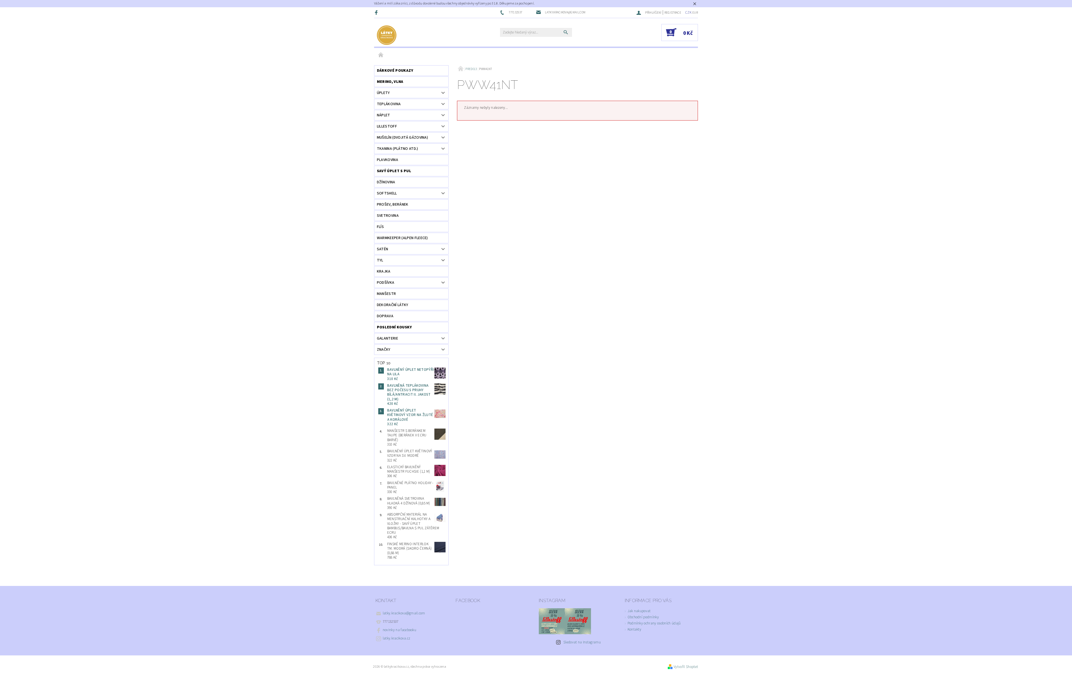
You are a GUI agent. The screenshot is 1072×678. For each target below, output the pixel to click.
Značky (384, 349)
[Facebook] (377, 12)
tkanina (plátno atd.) (397, 149)
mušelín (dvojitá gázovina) (402, 137)
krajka (384, 271)
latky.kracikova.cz (396, 638)
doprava (385, 316)
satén (382, 249)
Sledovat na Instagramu (582, 642)
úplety (383, 93)
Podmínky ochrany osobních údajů (654, 623)
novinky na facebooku (399, 630)
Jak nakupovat (639, 611)
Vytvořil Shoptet (686, 666)
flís (380, 227)
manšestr (386, 294)
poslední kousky (394, 327)
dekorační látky (392, 305)
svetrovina (388, 215)
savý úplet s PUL (394, 171)
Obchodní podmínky (643, 617)
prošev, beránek (392, 204)
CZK (688, 12)
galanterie (387, 338)
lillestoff (387, 126)
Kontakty (635, 629)
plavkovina (387, 160)
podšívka (385, 282)
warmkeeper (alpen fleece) (402, 238)
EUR (695, 13)
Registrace (672, 13)
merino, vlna (390, 82)
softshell (387, 193)
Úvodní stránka (381, 55)
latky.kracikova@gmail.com (404, 613)
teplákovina (389, 104)
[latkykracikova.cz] (386, 35)
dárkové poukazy (395, 70)
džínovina (386, 182)
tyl (380, 260)
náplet (383, 115)
